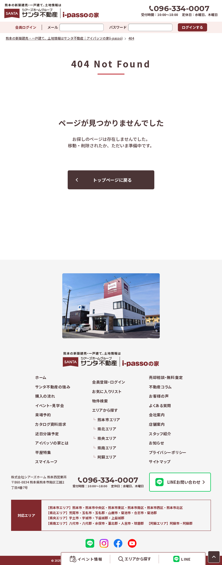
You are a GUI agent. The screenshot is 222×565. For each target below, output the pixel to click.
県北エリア (106, 428)
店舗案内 (157, 424)
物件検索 (100, 401)
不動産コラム (160, 386)
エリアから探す (105, 410)
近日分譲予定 (47, 433)
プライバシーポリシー (168, 452)
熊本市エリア (108, 419)
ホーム (41, 377)
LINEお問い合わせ (184, 482)
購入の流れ (45, 396)
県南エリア (106, 447)
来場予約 (43, 414)
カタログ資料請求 (50, 424)
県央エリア (106, 438)
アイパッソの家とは (51, 443)
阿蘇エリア (106, 457)
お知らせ (156, 443)
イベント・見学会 (49, 405)
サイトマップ (160, 461)
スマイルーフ (46, 461)
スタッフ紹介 (160, 433)
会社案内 (157, 414)
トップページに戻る (112, 180)
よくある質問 (160, 405)
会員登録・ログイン (108, 382)
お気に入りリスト (107, 391)
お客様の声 (159, 396)
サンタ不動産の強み (52, 386)
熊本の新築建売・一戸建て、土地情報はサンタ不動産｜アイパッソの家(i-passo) (57, 11)
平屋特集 (43, 452)
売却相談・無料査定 (166, 377)
